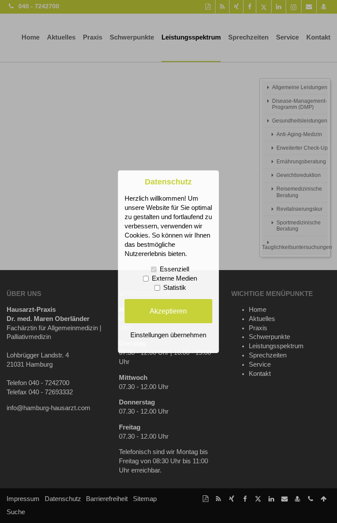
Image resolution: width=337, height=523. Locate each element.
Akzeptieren (168, 311)
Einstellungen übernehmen (168, 335)
